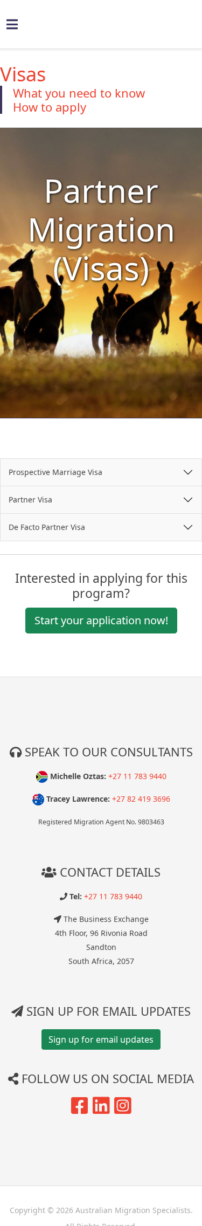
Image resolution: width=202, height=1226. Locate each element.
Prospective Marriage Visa (55, 472)
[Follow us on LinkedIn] (101, 1110)
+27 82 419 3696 (141, 799)
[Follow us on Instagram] (123, 1110)
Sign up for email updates (101, 1039)
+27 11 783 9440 (137, 776)
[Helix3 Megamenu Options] (12, 24)
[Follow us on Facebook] (79, 1110)
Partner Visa (30, 499)
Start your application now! (101, 620)
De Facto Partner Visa (47, 527)
